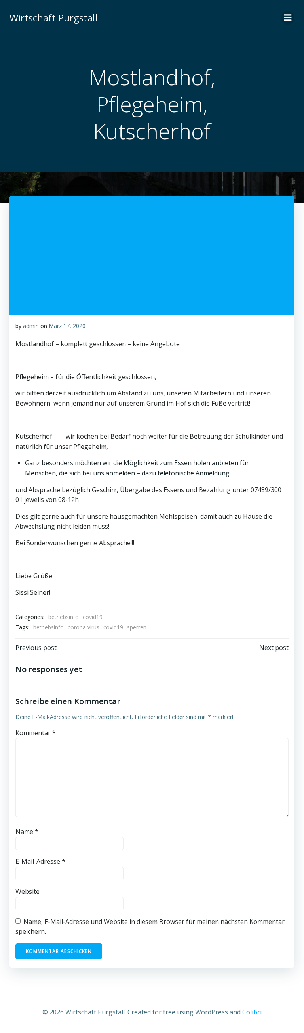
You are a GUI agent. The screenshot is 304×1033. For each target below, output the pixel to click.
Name (26, 831)
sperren (136, 627)
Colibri (252, 1012)
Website (27, 891)
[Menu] (287, 18)
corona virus (83, 627)
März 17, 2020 (67, 326)
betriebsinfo (63, 617)
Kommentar (35, 732)
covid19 (93, 617)
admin (31, 326)
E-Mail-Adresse (40, 861)
